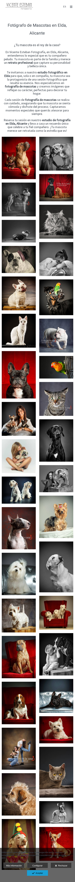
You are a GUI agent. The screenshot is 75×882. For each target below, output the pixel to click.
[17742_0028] (56, 772)
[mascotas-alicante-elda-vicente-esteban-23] (19, 158)
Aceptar (39, 873)
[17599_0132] (56, 187)
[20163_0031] (56, 399)
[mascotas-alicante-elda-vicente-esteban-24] (19, 657)
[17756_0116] (56, 367)
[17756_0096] (56, 297)
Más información (14, 865)
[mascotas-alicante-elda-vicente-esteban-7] (56, 517)
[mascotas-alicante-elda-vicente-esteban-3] (19, 794)
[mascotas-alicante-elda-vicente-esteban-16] (19, 331)
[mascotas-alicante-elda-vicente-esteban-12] (19, 574)
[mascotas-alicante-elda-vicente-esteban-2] (56, 440)
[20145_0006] (56, 335)
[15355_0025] (19, 749)
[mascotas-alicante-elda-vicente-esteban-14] (56, 613)
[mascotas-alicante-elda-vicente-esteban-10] (56, 566)
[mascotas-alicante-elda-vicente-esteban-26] (19, 703)
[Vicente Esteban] (19, 6)
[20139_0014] (19, 199)
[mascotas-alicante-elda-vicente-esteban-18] (19, 374)
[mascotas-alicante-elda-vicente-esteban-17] (19, 615)
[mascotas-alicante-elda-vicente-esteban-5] (19, 456)
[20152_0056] (19, 528)
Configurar (37, 865)
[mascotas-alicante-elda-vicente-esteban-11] (56, 259)
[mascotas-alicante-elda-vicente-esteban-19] (56, 654)
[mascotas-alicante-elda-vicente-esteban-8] (56, 478)
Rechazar (62, 865)
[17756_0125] (56, 812)
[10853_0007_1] (56, 222)
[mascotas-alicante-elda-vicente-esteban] (56, 729)
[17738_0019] (19, 293)
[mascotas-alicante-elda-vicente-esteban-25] (56, 696)
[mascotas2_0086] (56, 844)
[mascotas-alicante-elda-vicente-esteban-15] (19, 419)
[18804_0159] (19, 231)
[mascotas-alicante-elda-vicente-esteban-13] (19, 490)
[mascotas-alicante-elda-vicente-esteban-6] (19, 259)
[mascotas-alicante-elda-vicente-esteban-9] (56, 154)
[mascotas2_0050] (19, 844)
